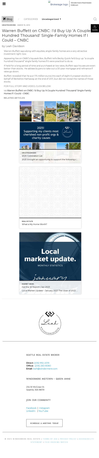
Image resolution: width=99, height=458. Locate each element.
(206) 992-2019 (41, 363)
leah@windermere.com (45, 369)
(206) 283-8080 (43, 366)
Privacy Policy (68, 439)
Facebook (31, 408)
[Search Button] (95, 19)
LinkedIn (30, 411)
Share (95, 30)
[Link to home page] (58, 4)
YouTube (44, 411)
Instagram (44, 408)
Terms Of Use (50, 439)
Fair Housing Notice (56, 442)
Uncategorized (9, 25)
